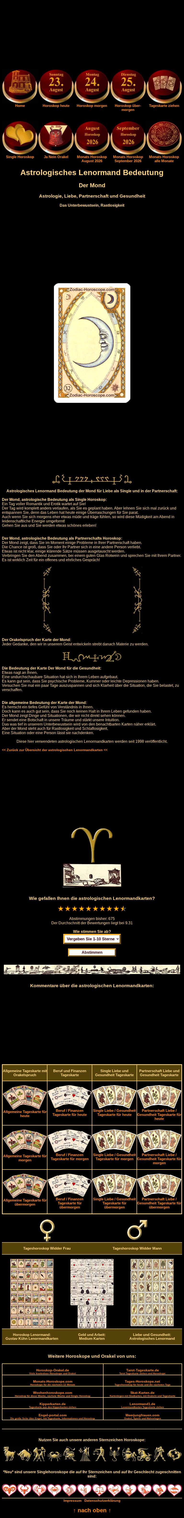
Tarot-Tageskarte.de (142, 1371)
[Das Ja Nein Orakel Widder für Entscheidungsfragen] (56, 153)
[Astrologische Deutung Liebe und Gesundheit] (152, 1325)
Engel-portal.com (52, 1416)
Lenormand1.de (142, 1405)
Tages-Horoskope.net (143, 1382)
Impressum (72, 1500)
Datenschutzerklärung (102, 1500)
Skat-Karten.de (142, 1394)
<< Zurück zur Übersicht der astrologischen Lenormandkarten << (55, 750)
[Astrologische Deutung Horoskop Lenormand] (31, 1327)
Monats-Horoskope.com (52, 1382)
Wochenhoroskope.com (52, 1394)
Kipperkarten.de (52, 1405)
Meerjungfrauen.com (142, 1416)
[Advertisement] (92, 35)
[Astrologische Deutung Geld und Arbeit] (92, 1327)
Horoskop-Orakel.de (52, 1371)
